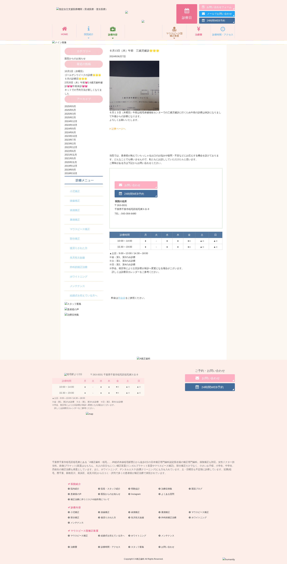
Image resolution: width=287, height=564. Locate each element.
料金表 (121, 298)
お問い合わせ (167, 547)
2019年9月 (70, 169)
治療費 (74, 547)
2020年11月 (71, 162)
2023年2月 (70, 143)
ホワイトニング (78, 276)
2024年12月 (71, 121)
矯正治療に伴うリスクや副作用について (90, 499)
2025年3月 (70, 113)
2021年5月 (70, 158)
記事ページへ (119, 128)
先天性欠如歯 (77, 257)
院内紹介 (75, 488)
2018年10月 (71, 173)
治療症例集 (166, 488)
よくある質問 (167, 494)
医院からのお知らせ (75, 58)
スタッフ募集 (137, 547)
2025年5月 (70, 110)
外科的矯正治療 (78, 267)
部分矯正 (75, 238)
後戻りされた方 (78, 248)
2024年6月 (70, 132)
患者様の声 (76, 494)
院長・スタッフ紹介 (110, 488)
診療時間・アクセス (110, 547)
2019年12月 (71, 165)
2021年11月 (71, 154)
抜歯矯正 (75, 200)
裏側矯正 (75, 219)
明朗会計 (135, 488)
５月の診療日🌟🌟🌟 (76, 78)
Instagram (136, 494)
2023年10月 (71, 136)
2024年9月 (70, 128)
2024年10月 (71, 125)
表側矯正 (75, 210)
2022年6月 (70, 151)
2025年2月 (70, 117)
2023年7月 (70, 139)
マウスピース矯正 (80, 229)
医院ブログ (196, 488)
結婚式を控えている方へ (83, 295)
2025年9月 (70, 106)
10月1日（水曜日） (75, 71)
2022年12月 (71, 147)
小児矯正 (75, 191)
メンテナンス (77, 286)
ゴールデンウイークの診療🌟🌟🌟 (83, 75)
